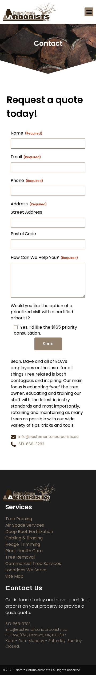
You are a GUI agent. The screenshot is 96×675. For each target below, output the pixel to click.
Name (26, 133)
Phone (27, 181)
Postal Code (23, 234)
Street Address (26, 212)
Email (26, 157)
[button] (89, 11)
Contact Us (23, 588)
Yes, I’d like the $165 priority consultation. (45, 330)
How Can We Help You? (44, 258)
